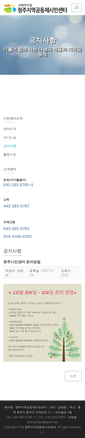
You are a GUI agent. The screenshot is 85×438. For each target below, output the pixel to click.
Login (42, 432)
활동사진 (9, 154)
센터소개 (9, 128)
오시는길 (9, 137)
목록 (73, 376)
